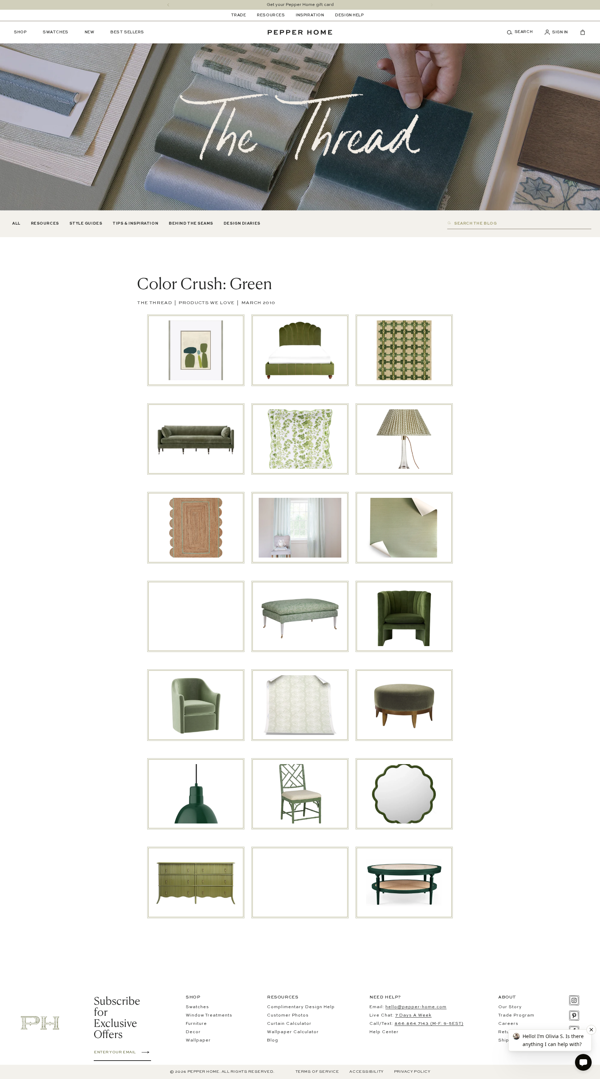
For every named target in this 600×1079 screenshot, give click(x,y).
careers (508, 1024)
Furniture (196, 1024)
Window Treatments (209, 1015)
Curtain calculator (289, 1024)
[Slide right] (431, 5)
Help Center (384, 1032)
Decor (193, 1032)
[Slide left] (168, 5)
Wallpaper (198, 1040)
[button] (522, 32)
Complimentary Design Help (301, 1007)
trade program (516, 1015)
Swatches (197, 1007)
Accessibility (366, 1072)
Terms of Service (317, 1072)
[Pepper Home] (300, 32)
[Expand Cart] (580, 32)
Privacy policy (412, 1072)
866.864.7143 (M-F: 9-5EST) (429, 1024)
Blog (272, 1040)
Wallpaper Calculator (293, 1032)
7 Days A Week (413, 1015)
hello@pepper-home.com (416, 1007)
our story (510, 1007)
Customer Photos (288, 1015)
